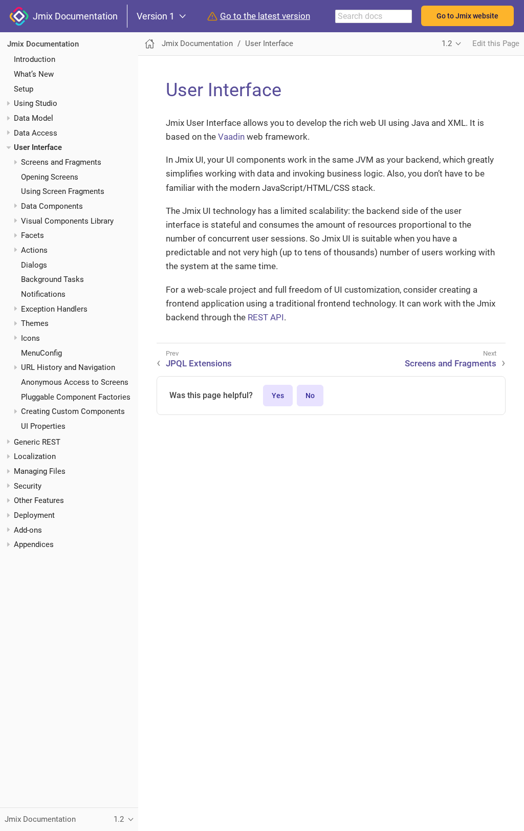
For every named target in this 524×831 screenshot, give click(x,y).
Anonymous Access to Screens (74, 382)
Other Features (39, 500)
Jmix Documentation (73, 16)
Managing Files (40, 471)
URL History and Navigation (68, 367)
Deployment (34, 515)
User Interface (38, 147)
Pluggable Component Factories (75, 397)
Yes (278, 395)
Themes (35, 323)
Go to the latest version (265, 16)
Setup (23, 89)
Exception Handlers (54, 309)
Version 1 (155, 16)
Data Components (52, 206)
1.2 (447, 43)
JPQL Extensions (199, 363)
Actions (34, 250)
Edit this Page (495, 43)
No (310, 395)
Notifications (43, 294)
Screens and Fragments (61, 162)
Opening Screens (49, 177)
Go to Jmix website (467, 16)
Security (27, 486)
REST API (266, 317)
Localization (35, 456)
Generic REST (37, 442)
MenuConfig (41, 353)
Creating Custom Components (73, 411)
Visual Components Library (67, 221)
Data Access (35, 133)
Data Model (33, 118)
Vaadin (231, 137)
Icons (30, 338)
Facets (32, 235)
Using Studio (35, 103)
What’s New (34, 74)
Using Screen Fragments (62, 191)
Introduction (34, 59)
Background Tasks (52, 279)
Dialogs (34, 265)
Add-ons (28, 530)
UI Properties (43, 426)
